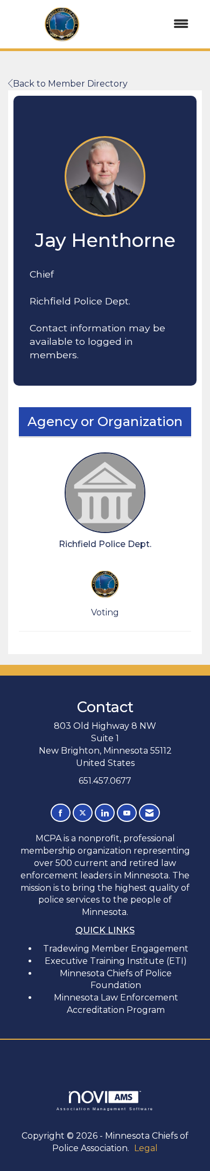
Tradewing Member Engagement (115, 948)
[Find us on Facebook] (61, 813)
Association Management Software (105, 1108)
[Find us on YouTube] (127, 813)
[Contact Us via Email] (149, 813)
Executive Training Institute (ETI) (116, 961)
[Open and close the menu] (157, 24)
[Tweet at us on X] (83, 813)
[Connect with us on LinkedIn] (105, 813)
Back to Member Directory (70, 84)
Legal (146, 1148)
